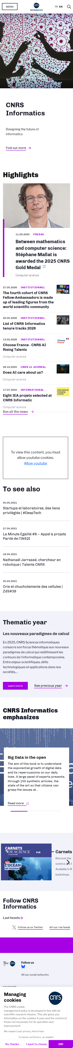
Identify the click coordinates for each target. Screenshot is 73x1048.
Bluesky (23, 967)
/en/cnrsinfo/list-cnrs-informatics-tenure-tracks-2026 (36, 323)
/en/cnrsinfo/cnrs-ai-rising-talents (36, 347)
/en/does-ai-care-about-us (36, 372)
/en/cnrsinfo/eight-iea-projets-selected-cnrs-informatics (36, 398)
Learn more (15, 685)
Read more (16, 803)
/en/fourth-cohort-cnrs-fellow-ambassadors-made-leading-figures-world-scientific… (36, 298)
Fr (56, 6)
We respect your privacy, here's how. (24, 1031)
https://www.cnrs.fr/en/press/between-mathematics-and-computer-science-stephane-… (36, 230)
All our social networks (35, 974)
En (60, 6)
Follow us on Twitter (30, 927)
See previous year (48, 686)
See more (36, 508)
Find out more (16, 148)
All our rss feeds (59, 927)
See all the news (15, 412)
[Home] (36, 7)
